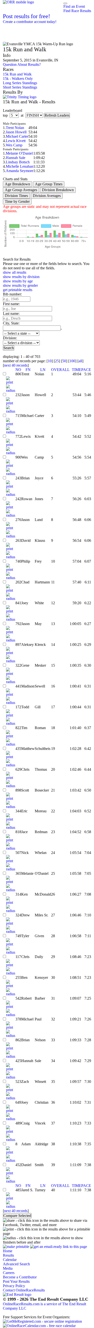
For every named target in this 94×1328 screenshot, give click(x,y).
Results (8, 1255)
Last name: (11, 313)
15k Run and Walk (17, 74)
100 (72, 361)
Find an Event (74, 6)
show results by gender (20, 285)
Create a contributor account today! (29, 22)
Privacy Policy (14, 1286)
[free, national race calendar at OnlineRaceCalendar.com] (39, 1326)
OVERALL (60, 370)
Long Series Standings (20, 83)
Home (7, 1251)
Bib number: (12, 294)
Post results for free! (26, 16)
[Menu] (65, 3)
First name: (11, 304)
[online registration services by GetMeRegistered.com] (42, 1321)
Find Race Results (77, 11)
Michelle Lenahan (19, 166)
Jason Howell (16, 132)
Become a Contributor (20, 1277)
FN (28, 370)
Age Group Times (48, 184)
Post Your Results (16, 1281)
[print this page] (16, 1247)
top (5, 115)
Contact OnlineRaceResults (24, 1290)
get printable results (17, 290)
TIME (76, 370)
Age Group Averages (21, 190)
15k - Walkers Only (18, 78)
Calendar (10, 1260)
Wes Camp (14, 145)
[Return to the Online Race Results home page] (18, 2)
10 (50, 361)
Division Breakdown (58, 190)
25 (57, 361)
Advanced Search (16, 1264)
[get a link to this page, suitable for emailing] (58, 1247)
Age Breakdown (17, 184)
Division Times (16, 196)
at (22, 115)
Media (8, 1268)
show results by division (21, 277)
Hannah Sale (15, 158)
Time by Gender (17, 201)
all (80, 361)
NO (18, 370)
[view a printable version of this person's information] (11, 382)
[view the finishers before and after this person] (11, 390)
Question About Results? (22, 64)
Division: (10, 338)
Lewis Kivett (16, 141)
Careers (8, 1273)
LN (43, 370)
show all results (14, 272)
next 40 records (15, 365)
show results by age (18, 281)
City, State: (11, 323)
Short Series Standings (20, 87)
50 (64, 361)
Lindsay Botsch (18, 162)
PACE (86, 370)
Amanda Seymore (19, 171)
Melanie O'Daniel (19, 153)
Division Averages (47, 196)
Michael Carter (17, 136)
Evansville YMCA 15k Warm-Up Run (38, 33)
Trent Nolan (15, 128)
